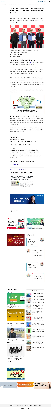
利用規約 (40, 405)
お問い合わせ (26, 405)
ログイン (45, 1)
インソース (13, 211)
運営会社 (31, 405)
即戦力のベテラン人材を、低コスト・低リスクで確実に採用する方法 (15, 306)
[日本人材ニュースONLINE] (3, 1)
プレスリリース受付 (20, 405)
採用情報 (35, 405)
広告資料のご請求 (12, 405)
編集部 (13, 208)
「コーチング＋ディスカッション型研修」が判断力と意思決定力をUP (15, 324)
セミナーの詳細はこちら (14, 164)
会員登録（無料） (41, 1)
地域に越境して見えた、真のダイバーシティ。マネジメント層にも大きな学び (15, 341)
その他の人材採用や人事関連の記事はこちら (18, 169)
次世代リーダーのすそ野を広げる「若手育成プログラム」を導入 (38, 253)
